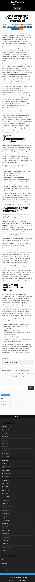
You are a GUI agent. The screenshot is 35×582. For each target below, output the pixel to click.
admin (7, 24)
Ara (2, 385)
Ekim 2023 (5, 540)
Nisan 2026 (5, 440)
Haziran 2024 (6, 514)
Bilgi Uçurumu (17, 2)
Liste (2, 399)
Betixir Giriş (5, 358)
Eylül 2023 (5, 544)
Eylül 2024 (5, 504)
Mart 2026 (5, 443)
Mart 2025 (5, 483)
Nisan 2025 (5, 480)
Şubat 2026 (5, 447)
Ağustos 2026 (6, 427)
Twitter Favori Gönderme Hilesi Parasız (13, 408)
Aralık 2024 (5, 493)
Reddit (19, 26)
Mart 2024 (5, 524)
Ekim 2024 (5, 500)
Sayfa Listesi (4, 402)
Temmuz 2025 (6, 470)
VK (25, 26)
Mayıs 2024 (5, 517)
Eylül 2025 (5, 463)
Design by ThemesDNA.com (17, 580)
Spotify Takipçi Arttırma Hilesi (10, 405)
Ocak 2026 (5, 450)
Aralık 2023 (5, 534)
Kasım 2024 (6, 497)
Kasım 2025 (6, 457)
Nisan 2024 (5, 520)
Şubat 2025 (5, 487)
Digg (30, 26)
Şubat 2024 (5, 527)
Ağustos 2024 (6, 507)
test (3, 566)
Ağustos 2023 (6, 547)
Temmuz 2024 (6, 510)
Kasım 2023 (6, 537)
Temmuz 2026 (6, 430)
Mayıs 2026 (5, 437)
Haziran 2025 (6, 473)
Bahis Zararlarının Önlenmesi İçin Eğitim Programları (17, 18)
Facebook (11, 26)
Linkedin (15, 29)
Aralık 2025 (5, 453)
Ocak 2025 (5, 490)
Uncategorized (27, 24)
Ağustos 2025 (6, 467)
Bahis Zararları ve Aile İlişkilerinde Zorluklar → (17, 371)
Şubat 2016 (5, 550)
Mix (22, 29)
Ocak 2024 (5, 530)
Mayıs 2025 (5, 477)
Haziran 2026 (6, 433)
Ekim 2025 (5, 460)
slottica (4, 563)
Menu (18, 8)
